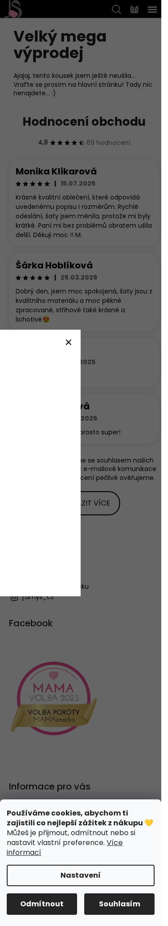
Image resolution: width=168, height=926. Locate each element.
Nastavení (80, 875)
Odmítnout (42, 904)
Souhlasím (119, 904)
